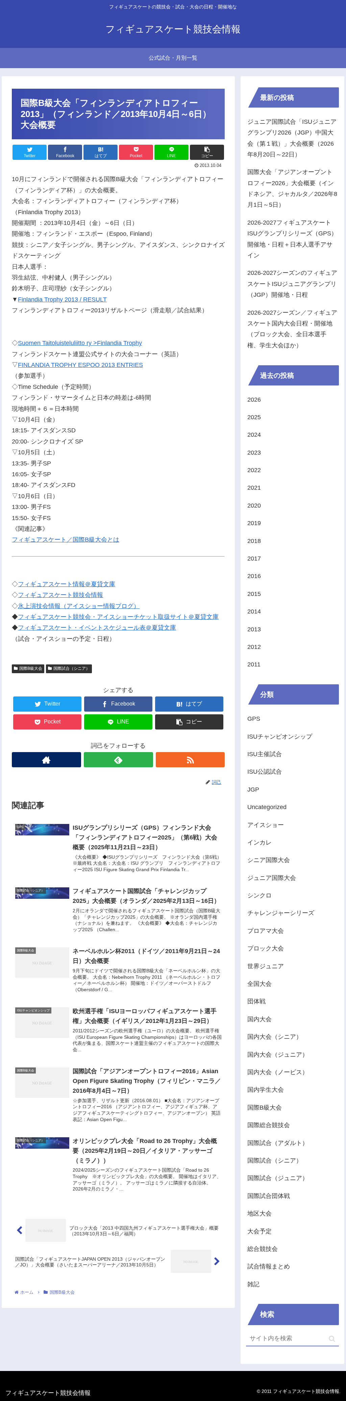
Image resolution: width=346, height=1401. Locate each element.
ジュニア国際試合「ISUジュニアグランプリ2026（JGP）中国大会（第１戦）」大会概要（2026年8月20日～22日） (292, 138)
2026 (254, 399)
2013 (254, 629)
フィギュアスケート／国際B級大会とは (65, 539)
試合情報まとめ (268, 1266)
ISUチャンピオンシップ (279, 736)
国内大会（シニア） (274, 1036)
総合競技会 (262, 1249)
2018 (254, 541)
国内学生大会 (265, 1089)
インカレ (259, 842)
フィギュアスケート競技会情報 (60, 595)
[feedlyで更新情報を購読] (118, 759)
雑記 (253, 1284)
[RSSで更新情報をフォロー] (190, 759)
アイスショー (265, 825)
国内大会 (259, 1019)
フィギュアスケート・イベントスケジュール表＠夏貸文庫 (97, 627)
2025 (254, 417)
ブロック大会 (265, 948)
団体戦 (256, 1001)
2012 (254, 647)
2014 (254, 611)
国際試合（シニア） (71, 668)
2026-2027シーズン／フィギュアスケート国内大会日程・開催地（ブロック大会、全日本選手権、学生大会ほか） (292, 329)
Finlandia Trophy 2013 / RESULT (62, 299)
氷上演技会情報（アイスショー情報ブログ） (79, 606)
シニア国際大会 (268, 860)
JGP (253, 789)
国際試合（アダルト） (277, 1143)
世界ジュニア (265, 966)
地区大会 (259, 1213)
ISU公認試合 (264, 771)
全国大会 (259, 983)
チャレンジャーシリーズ (280, 913)
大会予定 (259, 1231)
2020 (254, 505)
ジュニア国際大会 (271, 878)
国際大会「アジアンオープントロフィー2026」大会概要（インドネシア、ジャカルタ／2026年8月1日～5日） (292, 188)
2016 (254, 576)
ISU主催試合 (264, 754)
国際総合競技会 (268, 1125)
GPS (253, 718)
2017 (254, 558)
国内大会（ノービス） (277, 1072)
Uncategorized (267, 807)
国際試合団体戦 (268, 1196)
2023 (254, 452)
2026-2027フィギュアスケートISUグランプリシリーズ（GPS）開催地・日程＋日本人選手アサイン (292, 239)
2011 (254, 664)
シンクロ (259, 895)
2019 (254, 523)
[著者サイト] (46, 759)
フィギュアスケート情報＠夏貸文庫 (66, 584)
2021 (254, 487)
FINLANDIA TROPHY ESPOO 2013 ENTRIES (80, 365)
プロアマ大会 (265, 930)
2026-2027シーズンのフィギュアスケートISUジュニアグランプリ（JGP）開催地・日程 (292, 283)
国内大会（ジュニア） (277, 1054)
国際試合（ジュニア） (277, 1178)
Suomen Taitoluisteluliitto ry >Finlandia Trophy (80, 343)
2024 (254, 434)
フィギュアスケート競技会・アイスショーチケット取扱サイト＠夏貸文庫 (118, 616)
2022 (254, 470)
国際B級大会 (30, 668)
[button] (332, 1339)
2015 (254, 594)
